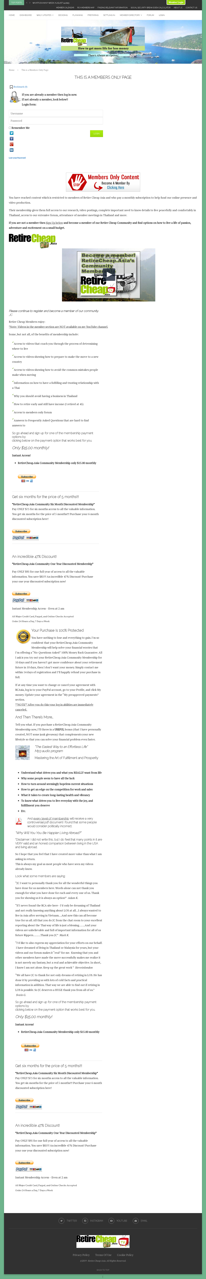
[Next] (30, 2)
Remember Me (21, 128)
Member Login (176, 2)
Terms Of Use (103, 1255)
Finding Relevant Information (113, 8)
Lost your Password (17, 158)
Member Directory (130, 15)
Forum (150, 15)
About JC (178, 8)
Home (12, 15)
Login (162, 15)
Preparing (93, 15)
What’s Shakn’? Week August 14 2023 (51, 3)
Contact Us (191, 8)
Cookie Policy (125, 1255)
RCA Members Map (85, 8)
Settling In (109, 15)
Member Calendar (65, 8)
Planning (77, 15)
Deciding (63, 15)
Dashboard (26, 15)
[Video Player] (109, 274)
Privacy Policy (81, 1255)
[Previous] (26, 2)
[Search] (195, 15)
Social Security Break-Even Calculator (150, 8)
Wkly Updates (44, 15)
